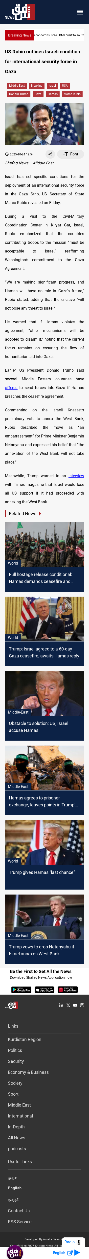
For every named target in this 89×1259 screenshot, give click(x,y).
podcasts (17, 1148)
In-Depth (16, 1126)
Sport (13, 1094)
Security (16, 1061)
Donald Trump (18, 94)
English (15, 1189)
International (20, 1115)
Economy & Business (28, 1072)
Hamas (53, 94)
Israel (52, 85)
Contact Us (19, 1210)
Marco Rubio (72, 94)
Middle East (17, 85)
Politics (15, 1050)
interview (76, 475)
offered (11, 387)
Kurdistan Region (24, 1039)
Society (15, 1083)
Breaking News (19, 35)
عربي (12, 1178)
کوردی (13, 1200)
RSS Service (20, 1221)
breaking (37, 85)
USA (65, 85)
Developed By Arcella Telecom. (44, 1239)
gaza (38, 94)
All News (16, 1137)
